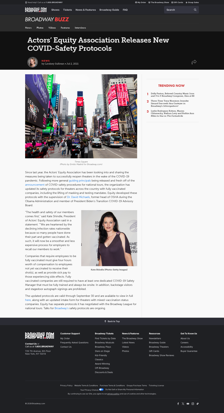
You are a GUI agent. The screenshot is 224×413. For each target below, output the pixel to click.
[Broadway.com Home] (35, 9)
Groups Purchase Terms (137, 385)
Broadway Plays (103, 346)
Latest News (128, 342)
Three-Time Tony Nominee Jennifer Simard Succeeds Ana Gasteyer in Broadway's (170, 103)
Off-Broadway (102, 368)
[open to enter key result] (195, 9)
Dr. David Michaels (78, 197)
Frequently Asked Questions (74, 342)
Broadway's (62, 308)
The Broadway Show (160, 2)
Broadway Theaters (159, 346)
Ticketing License (156, 385)
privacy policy (113, 394)
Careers (184, 342)
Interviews (80, 27)
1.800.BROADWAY (45, 2)
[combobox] (181, 9)
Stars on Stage (102, 351)
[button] (194, 63)
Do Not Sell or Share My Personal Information (124, 389)
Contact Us (31, 343)
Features (65, 27)
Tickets (67, 10)
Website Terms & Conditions (86, 385)
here (28, 300)
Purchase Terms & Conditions (112, 385)
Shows (55, 10)
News (28, 27)
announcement (34, 184)
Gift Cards (178, 2)
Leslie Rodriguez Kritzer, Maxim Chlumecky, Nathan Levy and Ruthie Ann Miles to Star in (172, 113)
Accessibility (187, 346)
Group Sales (193, 2)
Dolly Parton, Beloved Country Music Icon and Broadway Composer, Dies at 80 (172, 94)
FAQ (125, 10)
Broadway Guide (109, 10)
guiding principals (80, 180)
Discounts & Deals (104, 372)
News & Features (86, 10)
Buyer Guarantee (189, 351)
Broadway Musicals (104, 342)
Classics (99, 359)
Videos (52, 27)
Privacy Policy (66, 385)
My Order (142, 2)
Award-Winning (102, 363)
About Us (185, 338)
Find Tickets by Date (105, 338)
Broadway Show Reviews (161, 355)
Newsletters (155, 338)
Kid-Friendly (101, 355)
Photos (40, 27)
